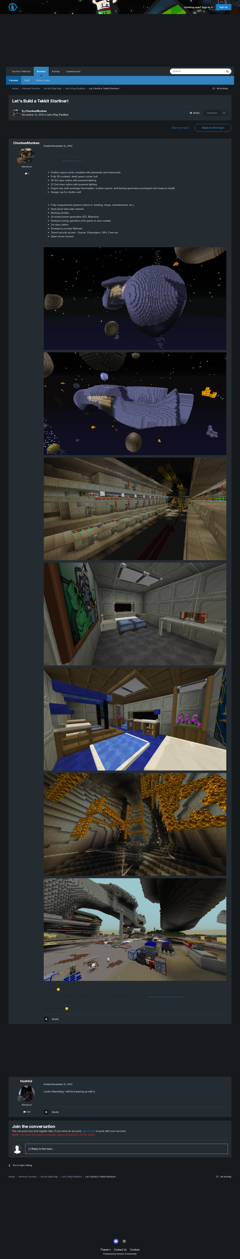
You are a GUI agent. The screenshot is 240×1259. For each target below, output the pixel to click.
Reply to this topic (213, 127)
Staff (27, 80)
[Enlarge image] (135, 298)
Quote (55, 1019)
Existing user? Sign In (197, 7)
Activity (56, 71)
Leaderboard (73, 71)
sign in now (88, 1130)
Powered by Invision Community (120, 1253)
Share (196, 112)
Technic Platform (21, 71)
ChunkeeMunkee (36, 110)
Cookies (135, 1249)
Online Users (43, 80)
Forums (13, 80)
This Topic (213, 71)
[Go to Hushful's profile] (27, 1093)
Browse (41, 71)
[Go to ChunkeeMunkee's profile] (16, 113)
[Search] (227, 71)
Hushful (26, 1081)
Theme (104, 1249)
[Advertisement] (120, 40)
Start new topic (180, 127)
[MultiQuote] (46, 1019)
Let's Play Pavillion (58, 114)
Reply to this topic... (42, 1148)
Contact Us (120, 1249)
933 (28, 1111)
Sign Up (223, 7)
